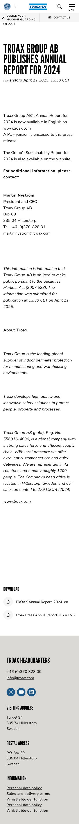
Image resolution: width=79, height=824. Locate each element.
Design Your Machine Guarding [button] (21, 17)
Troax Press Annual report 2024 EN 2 (45, 615)
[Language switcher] (10, 6)
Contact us (61, 17)
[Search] (59, 6)
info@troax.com (20, 678)
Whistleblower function (27, 799)
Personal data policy (24, 788)
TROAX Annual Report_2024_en (41, 602)
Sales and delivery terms (28, 793)
